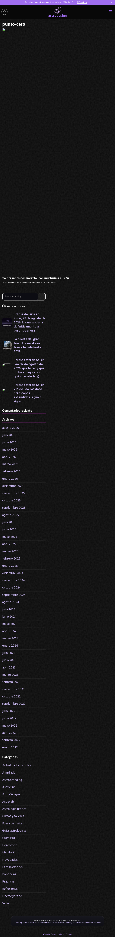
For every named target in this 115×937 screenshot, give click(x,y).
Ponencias (9, 874)
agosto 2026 (10, 427)
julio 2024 (8, 609)
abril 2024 (9, 631)
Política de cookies (53, 922)
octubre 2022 (11, 696)
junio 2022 (9, 718)
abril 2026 (9, 457)
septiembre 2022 (13, 703)
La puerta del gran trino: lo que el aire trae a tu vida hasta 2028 (27, 345)
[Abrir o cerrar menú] (111, 12)
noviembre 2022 (13, 689)
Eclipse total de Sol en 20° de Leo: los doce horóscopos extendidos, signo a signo (29, 393)
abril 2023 (9, 667)
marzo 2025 (10, 551)
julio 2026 (8, 435)
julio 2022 (8, 711)
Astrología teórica (14, 809)
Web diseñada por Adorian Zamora (57, 934)
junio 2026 (9, 442)
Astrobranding (12, 780)
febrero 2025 (11, 558)
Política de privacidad (34, 922)
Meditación (9, 852)
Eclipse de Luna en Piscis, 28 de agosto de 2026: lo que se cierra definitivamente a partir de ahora (30, 322)
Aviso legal (19, 922)
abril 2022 (9, 732)
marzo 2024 (10, 638)
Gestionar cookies (93, 922)
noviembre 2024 (13, 580)
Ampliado (8, 772)
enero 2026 (10, 478)
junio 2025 (9, 529)
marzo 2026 (10, 464)
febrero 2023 (11, 682)
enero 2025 (10, 565)
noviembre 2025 (13, 493)
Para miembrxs (12, 867)
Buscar (41, 296)
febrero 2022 (11, 740)
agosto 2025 (10, 515)
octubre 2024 (11, 587)
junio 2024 (9, 616)
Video (6, 903)
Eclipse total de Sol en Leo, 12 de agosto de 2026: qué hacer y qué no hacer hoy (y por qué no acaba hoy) (29, 368)
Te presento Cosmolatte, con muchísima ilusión (35, 278)
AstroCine (9, 787)
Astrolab (8, 801)
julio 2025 (8, 522)
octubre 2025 (11, 500)
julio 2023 (8, 653)
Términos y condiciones (73, 922)
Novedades (10, 859)
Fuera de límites (13, 823)
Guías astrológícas (14, 830)
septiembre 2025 (13, 507)
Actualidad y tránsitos (16, 765)
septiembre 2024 (14, 595)
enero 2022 (10, 747)
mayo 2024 (9, 624)
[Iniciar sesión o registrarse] (4, 12)
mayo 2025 (9, 536)
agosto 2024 (10, 602)
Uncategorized (12, 896)
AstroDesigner (12, 794)
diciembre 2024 (13, 573)
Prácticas (8, 881)
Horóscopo (9, 845)
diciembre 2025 (12, 486)
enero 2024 (10, 645)
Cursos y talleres (13, 816)
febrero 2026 (11, 471)
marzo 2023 (10, 674)
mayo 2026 (9, 449)
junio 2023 (9, 660)
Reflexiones (10, 888)
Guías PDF (9, 838)
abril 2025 (9, 544)
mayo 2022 (9, 725)
